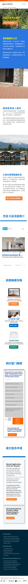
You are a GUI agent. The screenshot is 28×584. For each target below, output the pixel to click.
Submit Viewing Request (17, 421)
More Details (13, 244)
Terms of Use (3, 579)
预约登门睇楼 (13, 325)
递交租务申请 (13, 347)
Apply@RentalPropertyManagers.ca (17, 477)
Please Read (12, 434)
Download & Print (11, 499)
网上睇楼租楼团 (13, 304)
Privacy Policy (7, 579)
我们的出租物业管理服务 (14, 198)
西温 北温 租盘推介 (9, 22)
